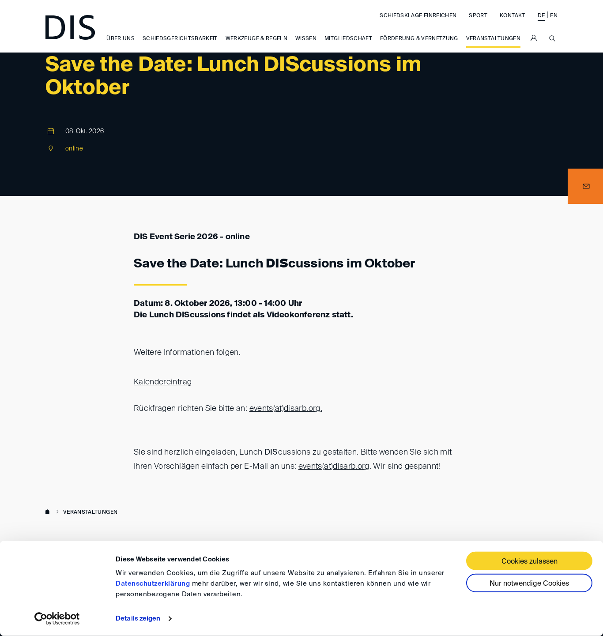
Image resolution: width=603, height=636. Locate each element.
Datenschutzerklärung (153, 583)
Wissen (306, 39)
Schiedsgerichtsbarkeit (180, 39)
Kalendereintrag (163, 382)
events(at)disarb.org (333, 466)
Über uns (120, 39)
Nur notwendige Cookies (529, 583)
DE (541, 16)
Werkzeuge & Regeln (256, 39)
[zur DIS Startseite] (70, 27)
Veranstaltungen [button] (493, 39)
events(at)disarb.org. (285, 409)
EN (554, 16)
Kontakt (512, 16)
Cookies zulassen (529, 561)
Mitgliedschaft (348, 39)
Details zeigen (138, 618)
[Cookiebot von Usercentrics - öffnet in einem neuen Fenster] (57, 618)
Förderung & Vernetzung (419, 39)
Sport (478, 16)
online (74, 149)
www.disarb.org (49, 512)
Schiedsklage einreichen (418, 16)
